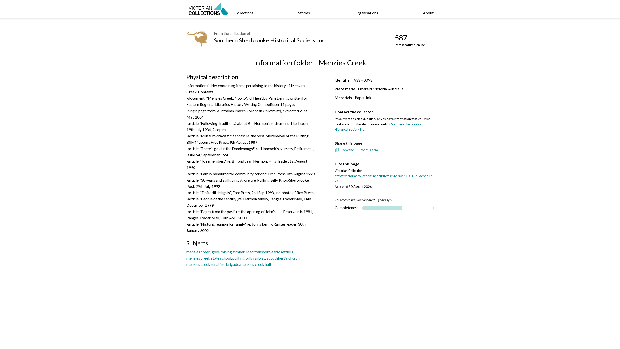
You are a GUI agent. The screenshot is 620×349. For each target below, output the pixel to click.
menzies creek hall (255, 264)
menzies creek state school (208, 258)
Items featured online (410, 40)
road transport (258, 251)
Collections (243, 12)
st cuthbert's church (283, 258)
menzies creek (198, 251)
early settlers (282, 251)
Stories (304, 12)
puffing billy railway (248, 258)
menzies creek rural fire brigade (212, 264)
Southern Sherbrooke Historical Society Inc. (270, 40)
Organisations (366, 12)
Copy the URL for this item (359, 150)
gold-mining (222, 251)
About (428, 12)
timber (238, 251)
